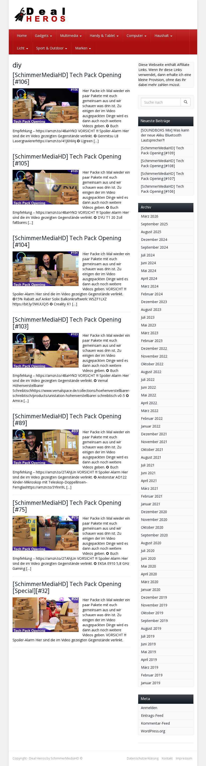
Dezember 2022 (154, 348)
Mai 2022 (148, 395)
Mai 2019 (148, 651)
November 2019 (154, 605)
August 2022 (151, 371)
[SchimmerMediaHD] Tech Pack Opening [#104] (67, 242)
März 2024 (149, 286)
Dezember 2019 (154, 597)
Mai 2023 (148, 325)
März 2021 (149, 488)
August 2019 (151, 628)
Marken (81, 48)
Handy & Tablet (103, 35)
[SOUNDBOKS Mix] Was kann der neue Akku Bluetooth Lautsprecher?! (165, 135)
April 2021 (149, 480)
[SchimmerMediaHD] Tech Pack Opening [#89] (67, 420)
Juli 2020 (147, 550)
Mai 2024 (148, 270)
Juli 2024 (147, 255)
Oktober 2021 (152, 449)
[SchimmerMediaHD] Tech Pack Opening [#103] (67, 323)
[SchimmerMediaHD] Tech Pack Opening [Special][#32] (67, 588)
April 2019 (149, 659)
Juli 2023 (147, 317)
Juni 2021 (148, 472)
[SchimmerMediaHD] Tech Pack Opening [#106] (67, 79)
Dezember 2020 (154, 511)
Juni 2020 (148, 558)
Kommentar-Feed (155, 723)
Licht (21, 48)
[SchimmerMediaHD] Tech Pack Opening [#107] (162, 176)
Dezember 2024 (154, 239)
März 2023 (149, 332)
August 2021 (151, 457)
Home (22, 35)
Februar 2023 (152, 340)
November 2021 (154, 441)
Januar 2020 (150, 589)
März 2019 (149, 667)
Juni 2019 (148, 644)
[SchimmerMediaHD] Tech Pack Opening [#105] (67, 160)
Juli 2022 (147, 379)
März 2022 (149, 410)
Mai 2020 (148, 566)
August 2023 (151, 309)
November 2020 (154, 519)
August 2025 (151, 231)
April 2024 (149, 278)
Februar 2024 (152, 294)
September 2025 (154, 224)
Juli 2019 (147, 636)
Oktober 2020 (152, 527)
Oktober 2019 (152, 612)
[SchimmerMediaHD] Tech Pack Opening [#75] (67, 506)
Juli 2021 (147, 465)
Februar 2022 (152, 418)
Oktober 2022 (152, 364)
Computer (135, 35)
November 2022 (154, 356)
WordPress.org (153, 731)
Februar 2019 (152, 675)
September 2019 (154, 620)
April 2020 (149, 574)
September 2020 (154, 535)
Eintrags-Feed (152, 715)
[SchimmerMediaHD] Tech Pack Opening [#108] (162, 163)
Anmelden (149, 707)
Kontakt (167, 758)
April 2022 (149, 402)
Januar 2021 (150, 504)
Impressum (184, 758)
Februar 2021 (152, 496)
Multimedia (69, 35)
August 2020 (151, 542)
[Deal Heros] (40, 15)
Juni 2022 (148, 387)
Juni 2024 (148, 262)
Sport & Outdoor (50, 48)
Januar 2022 (150, 426)
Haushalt (162, 35)
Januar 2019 (150, 682)
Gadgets (42, 35)
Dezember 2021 (154, 434)
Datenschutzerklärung (143, 758)
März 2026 (149, 216)
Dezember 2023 (154, 301)
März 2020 (149, 581)
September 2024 (154, 247)
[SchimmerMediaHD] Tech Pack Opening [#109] (162, 150)
